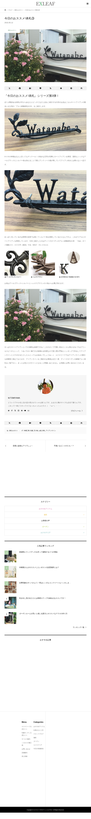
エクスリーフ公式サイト (27, 728)
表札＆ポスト (13, 430)
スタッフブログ (38, 734)
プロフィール (76, 411)
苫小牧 (36, 430)
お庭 (40, 430)
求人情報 (24, 756)
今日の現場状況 (38, 748)
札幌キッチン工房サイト (27, 734)
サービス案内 (26, 739)
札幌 (31, 430)
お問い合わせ (26, 749)
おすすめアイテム (45, 509)
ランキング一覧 (78, 627)
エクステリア (45, 532)
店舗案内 (24, 753)
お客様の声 (45, 521)
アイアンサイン (51, 430)
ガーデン (45, 527)
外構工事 (27, 430)
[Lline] (40, 88)
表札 (43, 430)
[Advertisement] (45, 474)
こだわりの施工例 (27, 744)
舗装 (45, 515)
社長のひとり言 (38, 730)
